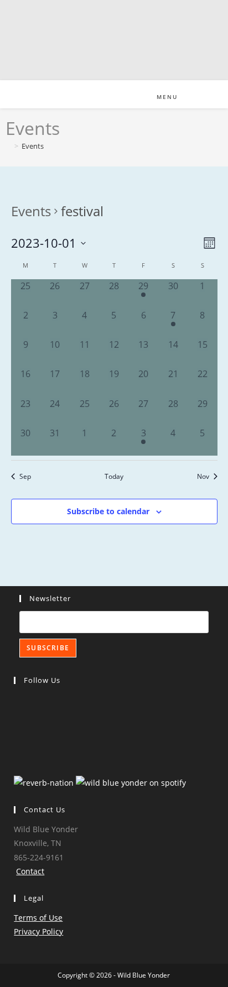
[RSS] (16, 754)
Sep (25, 476)
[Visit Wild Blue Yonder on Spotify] (131, 781)
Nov (203, 476)
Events (33, 146)
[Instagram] (16, 719)
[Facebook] (16, 701)
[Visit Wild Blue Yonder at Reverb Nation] (44, 781)
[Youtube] (16, 736)
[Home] (8, 146)
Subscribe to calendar (108, 511)
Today (114, 476)
